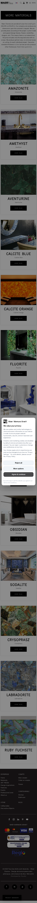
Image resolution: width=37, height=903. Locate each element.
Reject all (18, 463)
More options (18, 469)
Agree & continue (18, 474)
